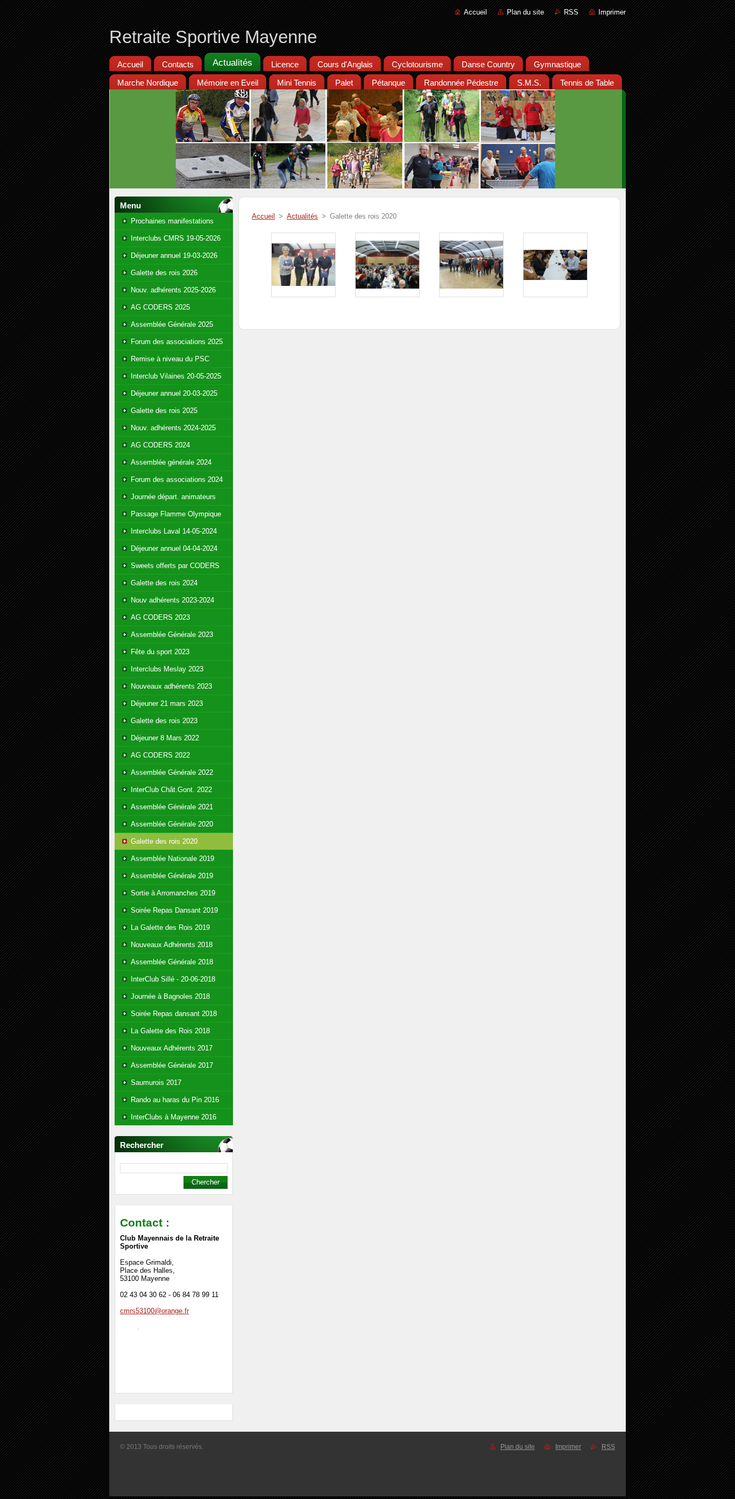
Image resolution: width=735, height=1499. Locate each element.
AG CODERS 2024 (160, 445)
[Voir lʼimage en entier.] (303, 265)
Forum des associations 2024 (177, 479)
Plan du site (525, 12)
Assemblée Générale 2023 (172, 635)
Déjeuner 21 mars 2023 (167, 703)
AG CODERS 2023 (160, 617)
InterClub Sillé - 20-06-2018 (173, 979)
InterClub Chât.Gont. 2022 (171, 790)
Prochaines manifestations (172, 221)
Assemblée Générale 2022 (172, 772)
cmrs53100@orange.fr (154, 1311)
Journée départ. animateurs (173, 497)
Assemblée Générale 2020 (172, 824)
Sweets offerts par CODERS (175, 566)
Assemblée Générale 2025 (172, 324)
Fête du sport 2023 (160, 652)
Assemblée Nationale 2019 (172, 858)
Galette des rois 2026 (164, 273)
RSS (571, 12)
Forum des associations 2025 (177, 342)
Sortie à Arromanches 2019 (173, 893)
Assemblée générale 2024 (171, 462)
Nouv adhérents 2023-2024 (172, 600)
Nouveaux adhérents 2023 (171, 686)
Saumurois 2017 (156, 1082)
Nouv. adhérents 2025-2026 (173, 290)
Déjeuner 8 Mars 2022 (165, 738)
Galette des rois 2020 (164, 841)
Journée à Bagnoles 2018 (170, 996)
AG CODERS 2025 (160, 307)
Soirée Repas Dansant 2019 (174, 910)
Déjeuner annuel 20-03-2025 (174, 393)
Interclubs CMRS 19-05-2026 (176, 238)
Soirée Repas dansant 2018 (174, 1014)
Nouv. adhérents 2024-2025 (173, 428)
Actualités (302, 216)
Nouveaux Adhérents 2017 (172, 1048)
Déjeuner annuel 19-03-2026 (174, 255)
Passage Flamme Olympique (176, 514)
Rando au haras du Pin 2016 (175, 1100)
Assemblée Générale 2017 (172, 1065)
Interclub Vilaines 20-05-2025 (176, 376)
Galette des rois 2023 (164, 721)
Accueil (475, 12)
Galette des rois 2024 (164, 583)
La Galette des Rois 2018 (170, 1031)
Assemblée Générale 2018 (172, 962)
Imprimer (612, 12)
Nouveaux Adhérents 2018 (172, 945)
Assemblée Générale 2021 (172, 807)
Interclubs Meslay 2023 (167, 669)
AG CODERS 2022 (160, 755)
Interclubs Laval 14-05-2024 (174, 531)
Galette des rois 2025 (164, 411)
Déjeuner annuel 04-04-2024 (174, 548)
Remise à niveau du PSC (170, 359)
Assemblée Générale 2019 (172, 876)
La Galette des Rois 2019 (170, 927)
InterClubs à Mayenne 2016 (173, 1117)
